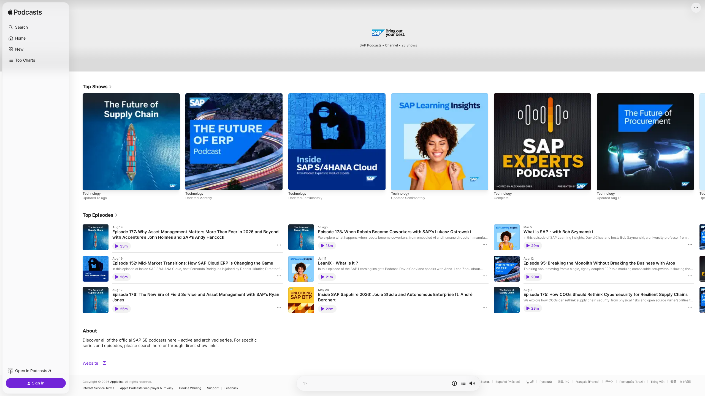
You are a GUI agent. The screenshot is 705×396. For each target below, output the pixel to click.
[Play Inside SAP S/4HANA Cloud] (295, 183)
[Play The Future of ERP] (192, 183)
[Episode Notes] (454, 383)
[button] (36, 27)
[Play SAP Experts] (501, 183)
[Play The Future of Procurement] (604, 183)
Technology (92, 95)
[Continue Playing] (463, 383)
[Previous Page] (77, 142)
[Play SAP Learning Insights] (398, 183)
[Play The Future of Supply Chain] (89, 183)
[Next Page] (699, 142)
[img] (25, 12)
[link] (97, 87)
